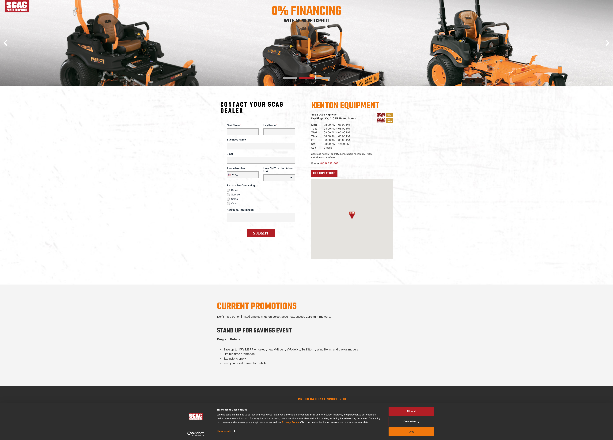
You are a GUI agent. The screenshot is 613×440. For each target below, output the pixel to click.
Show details (224, 431)
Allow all (411, 411)
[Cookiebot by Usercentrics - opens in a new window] (196, 433)
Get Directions (324, 173)
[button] (6, 43)
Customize (410, 421)
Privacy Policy (290, 422)
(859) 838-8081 (330, 163)
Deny (411, 431)
